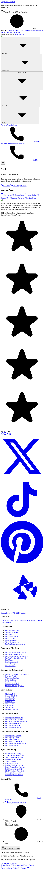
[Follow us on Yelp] (22, 606)
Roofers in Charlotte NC (13, 654)
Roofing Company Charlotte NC (16, 652)
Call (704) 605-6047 (19, 186)
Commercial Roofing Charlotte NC (17, 674)
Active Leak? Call (9, 868)
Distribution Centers (12, 684)
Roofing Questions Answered (15, 644)
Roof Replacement (11, 636)
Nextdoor (23, 613)
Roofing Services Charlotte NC (15, 658)
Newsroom (19, 865)
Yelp (14, 613)
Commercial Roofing (12, 632)
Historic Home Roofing (13, 753)
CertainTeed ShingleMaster (10, 620)
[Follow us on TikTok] (22, 520)
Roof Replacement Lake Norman (16, 721)
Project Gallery (32, 195)
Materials (4, 106)
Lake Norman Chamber (28, 620)
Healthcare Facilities (12, 682)
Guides (4, 123)
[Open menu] (3, 163)
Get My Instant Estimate (12, 848)
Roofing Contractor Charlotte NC (16, 656)
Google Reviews (6, 613)
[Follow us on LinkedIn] (10, 434)
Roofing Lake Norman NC (14, 718)
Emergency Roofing (12, 640)
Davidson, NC (10, 700)
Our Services (7, 195)
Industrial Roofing (11, 676)
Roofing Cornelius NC (13, 725)
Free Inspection (20, 143)
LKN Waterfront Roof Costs (14, 771)
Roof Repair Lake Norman (14, 719)
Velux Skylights (10, 761)
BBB (17, 613)
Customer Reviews (17, 198)
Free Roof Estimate (11, 763)
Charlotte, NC (10, 694)
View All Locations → (12, 709)
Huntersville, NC (11, 696)
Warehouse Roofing (12, 678)
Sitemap (8, 865)
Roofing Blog (31, 198)
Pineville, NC (9, 705)
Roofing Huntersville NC (13, 727)
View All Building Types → (14, 686)
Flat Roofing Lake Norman (14, 765)
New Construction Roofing (14, 757)
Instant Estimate (9, 143)
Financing (10, 125)
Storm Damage (10, 664)
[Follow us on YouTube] (7, 434)
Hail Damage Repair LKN (14, 769)
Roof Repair (9, 634)
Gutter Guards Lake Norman (15, 767)
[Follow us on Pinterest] (22, 563)
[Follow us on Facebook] (2, 434)
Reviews (4, 125)
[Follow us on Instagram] (4, 434)
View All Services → (12, 642)
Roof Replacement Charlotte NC (16, 743)
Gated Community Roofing (14, 755)
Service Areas (22, 72)
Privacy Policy (6, 863)
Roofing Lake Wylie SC (13, 736)
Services (4, 53)
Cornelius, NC (10, 698)
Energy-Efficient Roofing (13, 759)
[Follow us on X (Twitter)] (22, 477)
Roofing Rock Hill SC (12, 745)
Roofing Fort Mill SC (12, 739)
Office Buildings (10, 680)
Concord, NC (9, 707)
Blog (15, 125)
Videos (13, 865)
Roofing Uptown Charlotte (14, 775)
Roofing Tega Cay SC (12, 738)
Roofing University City (13, 773)
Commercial (5, 70)
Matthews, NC (10, 702)
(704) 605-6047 (19, 34)
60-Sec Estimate (21, 868)
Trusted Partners (28, 865)
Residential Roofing (12, 630)
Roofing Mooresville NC (13, 723)
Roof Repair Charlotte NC (14, 741)
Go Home (6, 186)
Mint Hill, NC (10, 704)
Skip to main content (8, 2)
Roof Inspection (10, 638)
